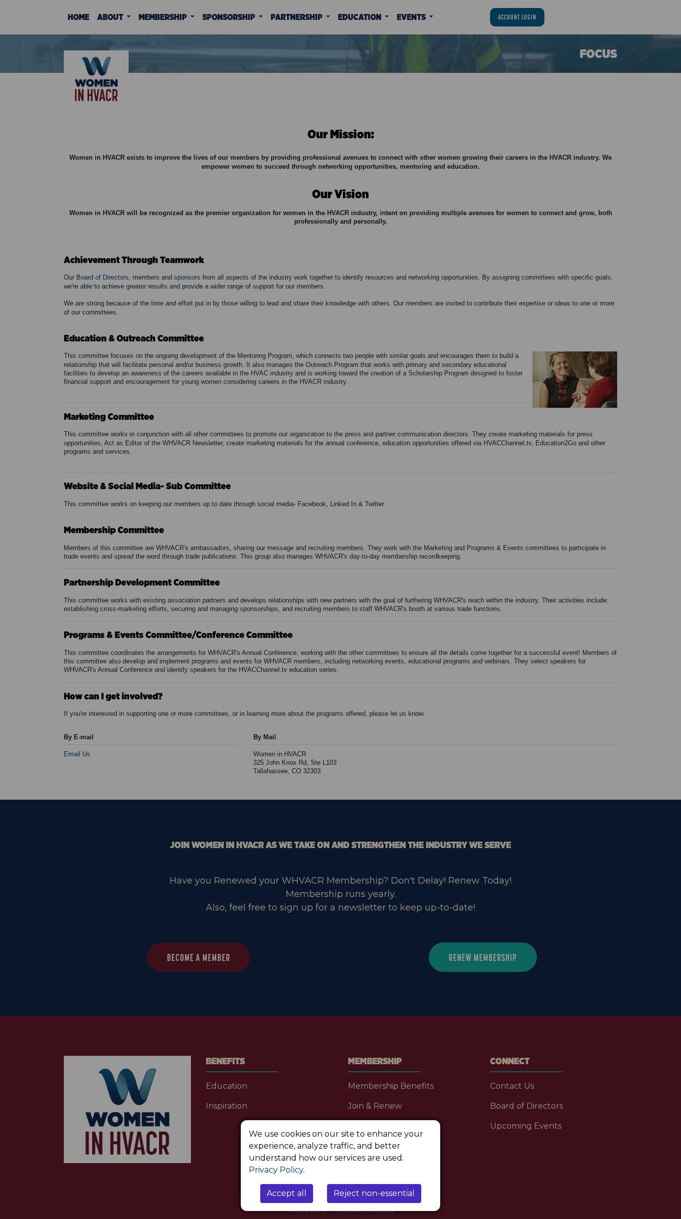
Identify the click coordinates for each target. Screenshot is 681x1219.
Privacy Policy (276, 1170)
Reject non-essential (374, 1193)
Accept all (287, 1193)
